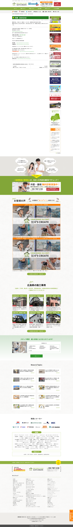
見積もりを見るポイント (30, 500)
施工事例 (14, 502)
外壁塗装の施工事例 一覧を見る (36, 331)
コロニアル (46, 448)
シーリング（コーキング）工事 (29, 436)
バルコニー (38, 436)
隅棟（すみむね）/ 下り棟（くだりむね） (22, 446)
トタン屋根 (30, 439)
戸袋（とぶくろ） (26, 442)
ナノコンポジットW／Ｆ (51, 483)
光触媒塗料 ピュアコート (52, 489)
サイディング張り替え (17, 492)
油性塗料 (16, 436)
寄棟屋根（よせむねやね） (33, 445)
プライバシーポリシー (51, 505)
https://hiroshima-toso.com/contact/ (24, 58)
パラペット (57, 446)
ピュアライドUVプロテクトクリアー (53, 490)
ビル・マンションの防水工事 (18, 496)
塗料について (50, 479)
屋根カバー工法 (38, 11)
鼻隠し (37, 446)
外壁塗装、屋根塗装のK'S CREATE (37, 525)
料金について (15, 497)
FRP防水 (27, 448)
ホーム (15, 8)
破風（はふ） (56, 443)
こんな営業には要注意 (30, 497)
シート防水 (21, 438)
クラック (16, 435)
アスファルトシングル (34, 448)
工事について (28, 479)
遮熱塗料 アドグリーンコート (52, 488)
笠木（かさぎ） (41, 440)
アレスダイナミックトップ (52, 496)
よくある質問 (56, 8)
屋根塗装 (22, 11)
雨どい (34, 443)
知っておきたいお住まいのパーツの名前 (33, 506)
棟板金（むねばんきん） (40, 443)
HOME (14, 479)
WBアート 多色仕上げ (51, 481)
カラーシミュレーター (30, 485)
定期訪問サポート (29, 492)
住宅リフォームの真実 (30, 493)
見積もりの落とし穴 (29, 501)
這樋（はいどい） (48, 442)
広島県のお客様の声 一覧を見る (36, 274)
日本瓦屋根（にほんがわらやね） (21, 439)
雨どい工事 (57, 11)
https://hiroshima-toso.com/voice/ (22, 44)
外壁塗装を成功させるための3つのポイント (33, 494)
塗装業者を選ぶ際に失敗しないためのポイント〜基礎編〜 (36, 496)
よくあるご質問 (50, 504)
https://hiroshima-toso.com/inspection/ (27, 51)
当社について (37, 356)
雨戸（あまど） (33, 442)
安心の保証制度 (28, 490)
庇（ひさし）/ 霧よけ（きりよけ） (51, 440)
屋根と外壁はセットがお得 (30, 505)
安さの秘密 (15, 498)
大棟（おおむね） (53, 445)
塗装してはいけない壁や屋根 (31, 498)
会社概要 (49, 500)
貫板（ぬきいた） (20, 445)
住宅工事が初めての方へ (30, 480)
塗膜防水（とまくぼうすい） (30, 438)
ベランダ (43, 436)
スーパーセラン (50, 494)
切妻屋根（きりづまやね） (44, 445)
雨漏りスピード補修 (29, 481)
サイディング (42, 435)
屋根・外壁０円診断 (29, 483)
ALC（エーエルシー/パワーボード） (52, 435)
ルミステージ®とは (50, 492)
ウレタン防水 (56, 436)
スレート (41, 448)
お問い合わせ (50, 502)
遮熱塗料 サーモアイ (51, 484)
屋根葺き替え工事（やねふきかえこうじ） (47, 439)
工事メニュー (15, 480)
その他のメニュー (51, 506)
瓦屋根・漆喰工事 (48, 11)
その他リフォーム (16, 494)
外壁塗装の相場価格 (16, 501)
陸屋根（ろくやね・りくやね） (42, 438)
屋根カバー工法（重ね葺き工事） (18, 483)
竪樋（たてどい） (50, 446)
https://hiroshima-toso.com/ (17, 31)
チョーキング (21, 435)
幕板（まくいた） (40, 442)
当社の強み (49, 498)
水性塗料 (21, 436)
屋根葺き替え (15, 481)
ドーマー (32, 446)
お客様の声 (15, 504)
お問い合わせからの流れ (30, 484)
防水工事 (29, 11)
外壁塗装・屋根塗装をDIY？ (31, 504)
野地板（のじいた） (33, 440)
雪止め (58, 439)
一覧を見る (59, 153)
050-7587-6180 (46, 4)
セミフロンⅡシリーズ (51, 493)
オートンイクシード (29, 488)
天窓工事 (14, 493)
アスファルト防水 (50, 436)
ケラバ (26, 445)
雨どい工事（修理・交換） (17, 484)
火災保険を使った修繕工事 (17, 500)
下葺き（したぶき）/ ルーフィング (22, 440)
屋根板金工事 (15, 488)
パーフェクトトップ (50, 485)
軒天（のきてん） (49, 443)
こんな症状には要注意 (30, 489)
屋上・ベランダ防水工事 (17, 485)
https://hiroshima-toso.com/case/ (22, 42)
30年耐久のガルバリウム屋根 (31, 502)
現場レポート (15, 505)
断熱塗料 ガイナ (50, 480)
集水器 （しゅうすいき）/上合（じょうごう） (23, 443)
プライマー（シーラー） (34, 435)
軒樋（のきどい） (42, 446)
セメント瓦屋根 (51, 438)
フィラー (26, 435)
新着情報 (49, 501)
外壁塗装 (15, 11)
